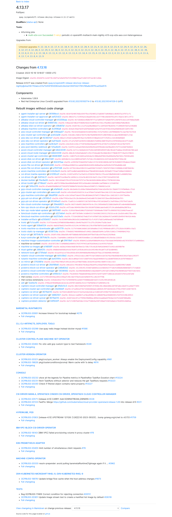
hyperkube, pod (25, 412)
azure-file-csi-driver (30, 165)
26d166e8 (54, 264)
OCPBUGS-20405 (29, 448)
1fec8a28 (43, 180)
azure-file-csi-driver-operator (35, 168)
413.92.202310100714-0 (79, 101)
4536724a (53, 231)
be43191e (56, 258)
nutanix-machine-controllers (34, 258)
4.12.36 (112, 50)
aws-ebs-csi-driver (30, 138)
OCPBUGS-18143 (29, 432)
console (21, 372)
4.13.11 (50, 53)
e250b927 (46, 219)
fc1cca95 (34, 222)
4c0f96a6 (56, 128)
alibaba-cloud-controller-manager (37, 119)
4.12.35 (102, 50)
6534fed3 (55, 201)
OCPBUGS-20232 (29, 377)
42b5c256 (54, 207)
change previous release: (60, 508)
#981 (109, 359)
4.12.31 (63, 50)
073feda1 (42, 252)
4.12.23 (112, 47)
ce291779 (59, 228)
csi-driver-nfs (27, 177)
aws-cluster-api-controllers (34, 135)
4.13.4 (127, 53)
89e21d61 (49, 159)
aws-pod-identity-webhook (34, 147)
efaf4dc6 (58, 189)
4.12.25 (132, 47)
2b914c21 (42, 177)
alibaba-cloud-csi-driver (32, 122)
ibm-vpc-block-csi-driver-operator (36, 427)
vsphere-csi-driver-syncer (33, 298)
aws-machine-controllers (33, 144)
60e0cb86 (49, 165)
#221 (139, 402)
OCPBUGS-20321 (29, 359)
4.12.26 (142, 47)
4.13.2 (109, 53)
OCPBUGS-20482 (29, 344)
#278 (79, 313)
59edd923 (59, 204)
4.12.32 (72, 50)
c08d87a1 (60, 125)
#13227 (88, 383)
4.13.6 (144, 53)
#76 (92, 432)
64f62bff (54, 301)
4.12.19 (72, 47)
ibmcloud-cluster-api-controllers (36, 213)
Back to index (22, 1)
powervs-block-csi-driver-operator (37, 267)
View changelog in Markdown (30, 508)
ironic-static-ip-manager (32, 231)
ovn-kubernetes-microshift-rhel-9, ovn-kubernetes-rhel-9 (49, 473)
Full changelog (28, 316)
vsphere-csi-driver (30, 292)
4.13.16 (100, 53)
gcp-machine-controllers (33, 195)
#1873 (98, 478)
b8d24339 (61, 150)
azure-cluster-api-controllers (34, 156)
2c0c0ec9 (55, 171)
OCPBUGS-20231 (29, 380)
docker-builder (28, 180)
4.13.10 (40, 53)
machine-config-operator (30, 458)
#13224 (119, 377)
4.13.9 (40, 56)
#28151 (87, 494)
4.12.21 (92, 47)
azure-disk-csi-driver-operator (35, 162)
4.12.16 (42, 47)
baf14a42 (56, 141)
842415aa (58, 162)
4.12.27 (23, 50)
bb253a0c (58, 216)
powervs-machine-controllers (35, 273)
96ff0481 (56, 210)
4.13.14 (80, 53)
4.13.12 (60, 53)
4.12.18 (62, 47)
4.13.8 (31, 56)
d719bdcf (41, 183)
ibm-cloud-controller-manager (35, 204)
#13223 (111, 380)
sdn (23, 283)
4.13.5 (135, 53)
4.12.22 (102, 47)
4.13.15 (90, 53)
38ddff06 (53, 195)
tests (19, 489)
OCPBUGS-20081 (29, 313)
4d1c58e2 (62, 255)
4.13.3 (118, 53)
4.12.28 (33, 50)
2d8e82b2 (63, 267)
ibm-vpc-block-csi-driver (33, 207)
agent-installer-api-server (33, 113)
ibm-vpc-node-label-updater (34, 210)
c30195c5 (46, 198)
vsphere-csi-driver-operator (34, 295)
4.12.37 (122, 50)
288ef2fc (41, 249)
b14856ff (48, 246)
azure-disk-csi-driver (31, 159)
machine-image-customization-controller (40, 240)
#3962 (112, 463)
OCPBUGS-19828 (29, 362)
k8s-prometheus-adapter (30, 443)
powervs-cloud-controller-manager (38, 270)
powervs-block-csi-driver (33, 264)
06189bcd (54, 113)
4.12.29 (43, 50)
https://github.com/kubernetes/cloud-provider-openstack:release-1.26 (86, 402)
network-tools (28, 252)
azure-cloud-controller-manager (36, 150)
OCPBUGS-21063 (29, 417)
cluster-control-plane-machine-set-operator (43, 339)
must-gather (27, 249)
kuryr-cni (25, 234)
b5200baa (62, 119)
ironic (23, 222)
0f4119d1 (68, 240)
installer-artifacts (29, 219)
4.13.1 (31, 53)
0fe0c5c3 (62, 286)
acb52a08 (55, 135)
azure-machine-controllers (33, 171)
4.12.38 (132, 50)
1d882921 (56, 295)
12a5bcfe (32, 283)
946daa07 (59, 132)
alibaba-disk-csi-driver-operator (36, 125)
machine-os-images (30, 246)
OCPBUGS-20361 (29, 497)
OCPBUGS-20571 (29, 399)
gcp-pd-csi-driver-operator (34, 201)
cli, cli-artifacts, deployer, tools (35, 323)
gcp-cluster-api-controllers (34, 192)
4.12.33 (82, 50)
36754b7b (38, 234)
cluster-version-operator (31, 354)
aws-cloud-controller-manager (35, 132)
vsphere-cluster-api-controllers (36, 289)
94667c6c (53, 122)
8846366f (57, 156)
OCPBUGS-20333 (29, 463)
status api (32, 22)
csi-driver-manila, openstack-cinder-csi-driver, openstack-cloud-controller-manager (66, 394)
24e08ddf (59, 289)
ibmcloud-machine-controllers (35, 216)
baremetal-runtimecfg (29, 308)
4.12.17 (52, 47)
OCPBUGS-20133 (29, 402)
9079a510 (47, 292)
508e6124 (41, 225)
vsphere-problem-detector (34, 301)
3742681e (38, 261)
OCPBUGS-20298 (29, 328)
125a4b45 (56, 147)
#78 (84, 448)
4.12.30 (53, 50)
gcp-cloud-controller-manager (35, 189)
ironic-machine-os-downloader (36, 228)
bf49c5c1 (57, 273)
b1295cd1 (54, 174)
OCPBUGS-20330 (29, 383)
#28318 (108, 497)
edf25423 (56, 116)
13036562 (63, 270)
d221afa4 (60, 213)
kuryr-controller (28, 237)
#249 (88, 344)
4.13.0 (22, 53)
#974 (96, 362)
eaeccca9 (55, 192)
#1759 (133, 417)
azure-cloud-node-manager (34, 153)
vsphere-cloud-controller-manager (37, 286)
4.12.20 (82, 47)
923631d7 (48, 138)
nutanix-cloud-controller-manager (37, 255)
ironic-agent (27, 225)
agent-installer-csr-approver (34, 116)
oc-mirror (25, 261)
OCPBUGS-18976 (29, 478)
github (47, 514)
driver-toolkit (27, 183)
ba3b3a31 (53, 144)
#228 (91, 399)
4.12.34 (92, 50)
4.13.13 (70, 53)
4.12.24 (122, 47)
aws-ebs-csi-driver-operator (34, 141)
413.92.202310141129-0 (106, 101)
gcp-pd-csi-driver (29, 198)
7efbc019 (33, 186)
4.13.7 (22, 56)
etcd (23, 186)
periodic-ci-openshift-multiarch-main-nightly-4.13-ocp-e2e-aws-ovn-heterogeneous (85, 35)
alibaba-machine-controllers (34, 128)
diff (120, 101)
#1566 (85, 328)
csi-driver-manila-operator (33, 174)
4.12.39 (142, 50)
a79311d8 (57, 168)
